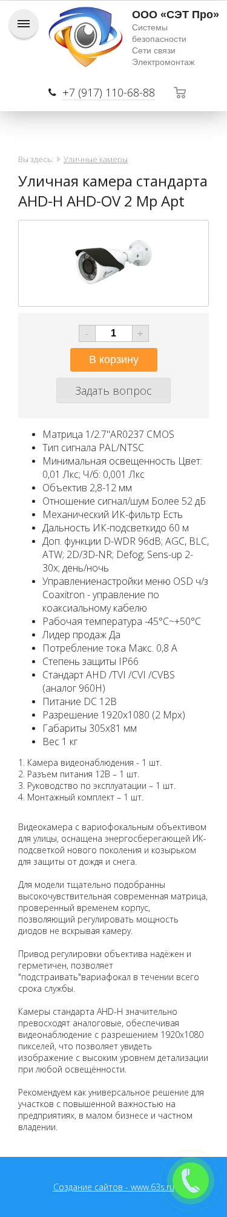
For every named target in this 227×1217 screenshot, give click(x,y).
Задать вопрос (113, 390)
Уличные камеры (96, 159)
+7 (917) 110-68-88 (108, 92)
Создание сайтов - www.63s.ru (113, 1187)
